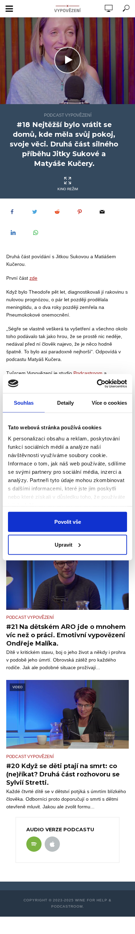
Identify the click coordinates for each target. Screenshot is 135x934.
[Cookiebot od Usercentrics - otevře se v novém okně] (97, 383)
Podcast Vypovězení (67, 115)
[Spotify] (34, 844)
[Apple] (52, 844)
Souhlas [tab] (24, 403)
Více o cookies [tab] (109, 403)
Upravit (63, 544)
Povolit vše (67, 522)
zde (33, 278)
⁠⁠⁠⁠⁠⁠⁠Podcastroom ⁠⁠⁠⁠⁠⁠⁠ (88, 373)
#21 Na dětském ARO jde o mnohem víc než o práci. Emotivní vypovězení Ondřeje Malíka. (66, 635)
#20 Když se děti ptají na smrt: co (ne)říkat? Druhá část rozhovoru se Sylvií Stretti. (63, 774)
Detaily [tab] (65, 403)
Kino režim (67, 189)
